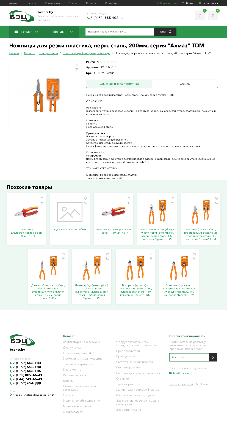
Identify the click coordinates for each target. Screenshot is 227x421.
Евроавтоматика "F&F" (78, 353)
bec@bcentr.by (181, 373)
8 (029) (27, 375)
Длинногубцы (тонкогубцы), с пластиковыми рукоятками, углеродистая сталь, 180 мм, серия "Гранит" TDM (48, 292)
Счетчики (122, 378)
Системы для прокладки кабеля (138, 373)
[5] (115, 62)
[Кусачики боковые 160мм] (69, 212)
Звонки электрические (78, 364)
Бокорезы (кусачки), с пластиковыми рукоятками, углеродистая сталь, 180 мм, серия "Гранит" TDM (135, 290)
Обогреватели (73, 412)
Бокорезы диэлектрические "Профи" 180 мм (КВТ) (113, 231)
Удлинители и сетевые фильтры (138, 389)
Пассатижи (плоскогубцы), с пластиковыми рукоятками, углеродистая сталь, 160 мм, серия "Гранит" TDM (201, 234)
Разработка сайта (181, 384)
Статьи (73, 3)
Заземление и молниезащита (83, 358)
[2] (104, 62)
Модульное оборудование (81, 400)
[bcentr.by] (21, 16)
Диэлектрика (72, 347)
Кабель (68, 380)
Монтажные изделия (77, 406)
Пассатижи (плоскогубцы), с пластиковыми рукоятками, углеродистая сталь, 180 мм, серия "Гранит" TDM (157, 234)
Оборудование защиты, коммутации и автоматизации (136, 343)
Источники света (74, 375)
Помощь (91, 3)
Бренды (58, 31)
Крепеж (68, 395)
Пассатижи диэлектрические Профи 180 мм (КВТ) (26, 233)
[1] (101, 62)
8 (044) (27, 379)
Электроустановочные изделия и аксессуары (138, 402)
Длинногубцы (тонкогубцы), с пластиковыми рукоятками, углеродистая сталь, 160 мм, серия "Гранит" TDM (92, 292)
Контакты (111, 3)
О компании (52, 3)
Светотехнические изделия (134, 362)
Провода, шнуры (127, 356)
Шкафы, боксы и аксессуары (135, 395)
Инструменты (72, 369)
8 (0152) (104, 18)
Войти (189, 3)
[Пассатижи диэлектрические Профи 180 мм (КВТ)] (26, 212)
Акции (13, 3)
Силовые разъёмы (128, 367)
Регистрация (210, 3)
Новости (31, 3)
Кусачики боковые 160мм (70, 229)
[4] (112, 62)
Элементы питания (129, 409)
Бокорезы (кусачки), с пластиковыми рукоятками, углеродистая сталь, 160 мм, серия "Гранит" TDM (179, 290)
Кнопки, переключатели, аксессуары (79, 388)
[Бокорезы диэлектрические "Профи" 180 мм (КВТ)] (113, 212)
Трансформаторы (128, 384)
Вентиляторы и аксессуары (81, 342)
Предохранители (128, 351)
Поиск (163, 31)
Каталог (26, 31)
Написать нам (168, 3)
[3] (108, 62)
